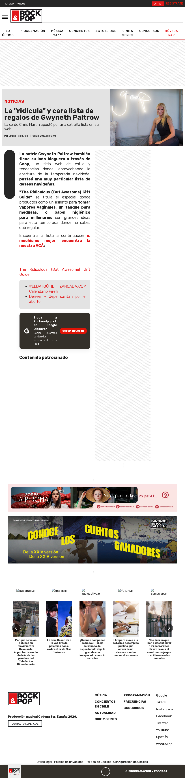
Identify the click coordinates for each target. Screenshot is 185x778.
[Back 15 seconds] (97, 771)
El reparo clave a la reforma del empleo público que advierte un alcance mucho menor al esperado (126, 648)
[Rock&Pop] (26, 16)
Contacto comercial (25, 723)
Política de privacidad (68, 762)
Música (101, 695)
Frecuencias (135, 701)
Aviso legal (44, 762)
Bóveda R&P (171, 33)
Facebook (163, 716)
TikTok (160, 702)
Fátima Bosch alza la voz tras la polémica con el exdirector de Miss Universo (59, 646)
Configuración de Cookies (130, 762)
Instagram (164, 709)
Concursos (149, 31)
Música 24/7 (57, 33)
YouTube (162, 730)
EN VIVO (9, 3)
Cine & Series (128, 33)
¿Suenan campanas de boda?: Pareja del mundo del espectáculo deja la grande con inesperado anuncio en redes (92, 649)
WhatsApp (164, 744)
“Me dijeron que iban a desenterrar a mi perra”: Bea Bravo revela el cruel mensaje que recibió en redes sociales (159, 649)
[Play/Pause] (105, 771)
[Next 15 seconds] (114, 771)
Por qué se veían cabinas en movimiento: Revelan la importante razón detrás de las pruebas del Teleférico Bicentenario (26, 652)
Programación (32, 31)
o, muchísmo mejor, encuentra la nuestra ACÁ (54, 240)
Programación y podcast (148, 771)
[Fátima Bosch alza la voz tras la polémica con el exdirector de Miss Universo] (59, 619)
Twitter (161, 723)
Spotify (161, 737)
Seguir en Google (73, 330)
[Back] (88, 771)
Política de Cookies (98, 762)
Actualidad (106, 31)
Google (161, 695)
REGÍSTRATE (174, 3)
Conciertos (79, 31)
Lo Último (8, 33)
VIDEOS (21, 3)
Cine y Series (106, 719)
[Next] (123, 771)
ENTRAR (158, 3)
